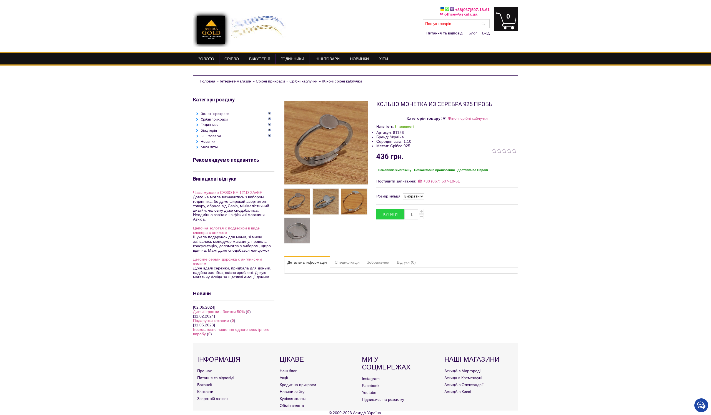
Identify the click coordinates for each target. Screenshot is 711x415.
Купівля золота (293, 398)
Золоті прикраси (215, 114)
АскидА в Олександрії (464, 384)
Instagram (371, 378)
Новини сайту (292, 391)
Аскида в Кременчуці (463, 378)
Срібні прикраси (214, 119)
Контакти (205, 391)
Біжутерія (209, 130)
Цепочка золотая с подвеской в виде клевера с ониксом (226, 230)
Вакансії (204, 384)
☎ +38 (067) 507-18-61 (438, 181)
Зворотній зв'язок (212, 398)
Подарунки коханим (211, 320)
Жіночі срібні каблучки (468, 118)
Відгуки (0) (406, 262)
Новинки (208, 141)
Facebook (370, 385)
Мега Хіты (209, 147)
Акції (284, 378)
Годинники (210, 125)
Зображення (378, 262)
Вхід (486, 33)
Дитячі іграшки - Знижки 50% (219, 311)
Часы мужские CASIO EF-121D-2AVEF (227, 192)
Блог (473, 33)
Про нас (204, 371)
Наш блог (288, 371)
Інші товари (211, 136)
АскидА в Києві (457, 391)
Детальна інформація (307, 262)
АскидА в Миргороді (462, 371)
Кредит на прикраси (298, 384)
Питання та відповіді (444, 33)
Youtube (369, 392)
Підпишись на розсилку (383, 399)
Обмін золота (292, 405)
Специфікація (347, 262)
